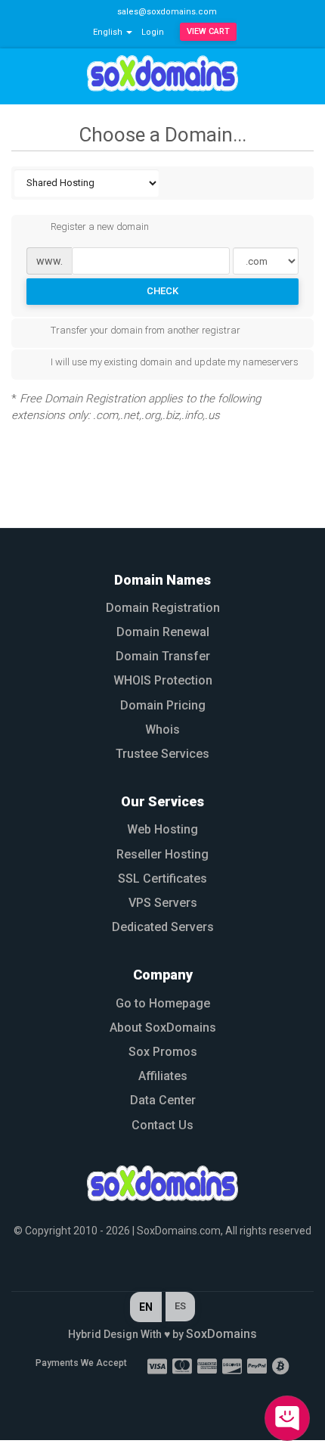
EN (146, 1307)
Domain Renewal (162, 632)
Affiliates (162, 1076)
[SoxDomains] (162, 1184)
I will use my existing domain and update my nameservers (175, 362)
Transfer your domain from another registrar (145, 331)
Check (162, 290)
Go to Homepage (163, 1003)
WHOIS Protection (162, 680)
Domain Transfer (163, 656)
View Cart (208, 31)
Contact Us (162, 1125)
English (109, 32)
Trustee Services (162, 754)
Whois (162, 729)
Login (152, 32)
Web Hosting (162, 829)
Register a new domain (100, 227)
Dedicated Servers (163, 927)
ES (180, 1306)
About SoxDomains (163, 1027)
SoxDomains (221, 1334)
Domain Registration (163, 608)
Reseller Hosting (162, 854)
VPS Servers (162, 903)
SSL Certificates (162, 878)
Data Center (163, 1100)
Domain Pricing (163, 705)
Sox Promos (162, 1052)
